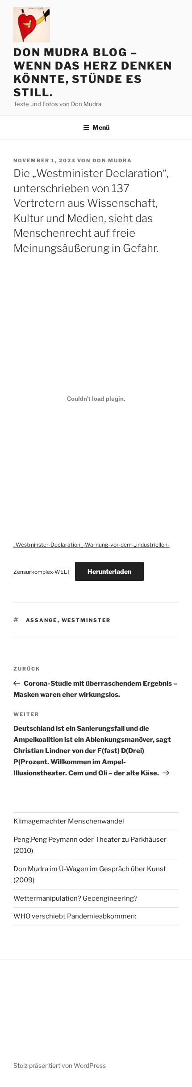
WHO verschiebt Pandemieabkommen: (74, 916)
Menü (100, 127)
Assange (42, 620)
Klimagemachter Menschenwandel (68, 821)
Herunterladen (109, 571)
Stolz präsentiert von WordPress (59, 1065)
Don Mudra (112, 160)
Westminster (86, 620)
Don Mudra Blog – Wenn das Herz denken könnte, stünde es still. (92, 72)
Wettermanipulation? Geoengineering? (75, 898)
